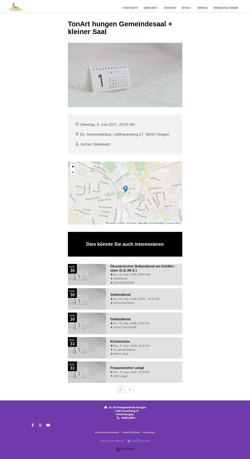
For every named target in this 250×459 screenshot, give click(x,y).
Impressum (149, 432)
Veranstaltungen (225, 8)
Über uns (150, 8)
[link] (151, 8)
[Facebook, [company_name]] (32, 425)
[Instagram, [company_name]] (40, 425)
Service (202, 8)
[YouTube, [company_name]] (48, 425)
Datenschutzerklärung (112, 440)
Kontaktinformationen (107, 432)
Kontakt (170, 8)
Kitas (185, 8)
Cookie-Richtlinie (131, 432)
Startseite (130, 8)
